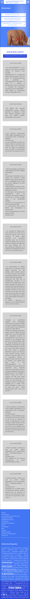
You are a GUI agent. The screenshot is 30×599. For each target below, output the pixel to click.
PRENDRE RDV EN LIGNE (12, 14)
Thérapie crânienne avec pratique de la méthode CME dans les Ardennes (15, 556)
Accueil (3, 512)
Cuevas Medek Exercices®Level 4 (11, 516)
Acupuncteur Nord (16, 548)
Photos (3, 525)
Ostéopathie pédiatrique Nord (9, 553)
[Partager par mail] (4, 594)
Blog (3, 528)
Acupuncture (5, 521)
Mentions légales (6, 532)
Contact (4, 530)
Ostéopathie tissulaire (7, 518)
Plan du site (5, 535)
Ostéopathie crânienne (8, 519)
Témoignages (5, 526)
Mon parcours (5, 514)
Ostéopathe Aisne (6, 548)
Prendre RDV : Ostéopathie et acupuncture (12, 24)
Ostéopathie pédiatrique (8, 523)
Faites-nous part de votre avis (15, 56)
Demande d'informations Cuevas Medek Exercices (12, 19)
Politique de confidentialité (9, 533)
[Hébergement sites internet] (15, 590)
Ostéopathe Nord (12, 549)
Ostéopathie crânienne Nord (19, 551)
